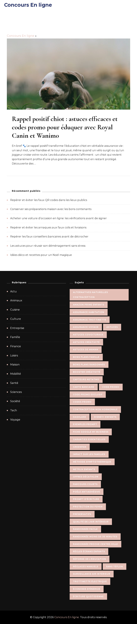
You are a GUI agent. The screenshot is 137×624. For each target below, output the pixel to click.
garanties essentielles (89, 439)
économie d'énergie (86, 589)
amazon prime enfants (88, 304)
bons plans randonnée (89, 364)
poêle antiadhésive (86, 491)
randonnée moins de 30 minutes (95, 536)
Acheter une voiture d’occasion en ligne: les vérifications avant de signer (58, 218)
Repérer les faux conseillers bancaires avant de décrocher (49, 236)
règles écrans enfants (89, 551)
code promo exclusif (87, 394)
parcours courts (85, 484)
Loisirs (14, 355)
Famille (15, 337)
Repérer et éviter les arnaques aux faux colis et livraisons (48, 227)
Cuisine (15, 309)
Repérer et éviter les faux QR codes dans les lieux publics (48, 200)
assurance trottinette (89, 319)
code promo (110, 387)
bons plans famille (86, 357)
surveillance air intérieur (91, 574)
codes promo (82, 402)
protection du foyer (88, 506)
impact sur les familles (89, 454)
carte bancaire (83, 387)
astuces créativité (86, 342)
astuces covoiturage (88, 334)
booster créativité (86, 372)
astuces (112, 327)
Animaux (16, 300)
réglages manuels (85, 566)
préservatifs (82, 514)
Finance (15, 346)
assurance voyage (86, 327)
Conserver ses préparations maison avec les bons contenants (50, 209)
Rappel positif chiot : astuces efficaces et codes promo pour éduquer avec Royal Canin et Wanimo (65, 127)
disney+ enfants (105, 417)
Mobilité (15, 373)
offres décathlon (85, 476)
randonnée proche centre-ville (95, 544)
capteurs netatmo (86, 379)
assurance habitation (88, 312)
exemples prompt (85, 424)
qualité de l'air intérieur (91, 521)
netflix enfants (84, 469)
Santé (14, 383)
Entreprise (17, 328)
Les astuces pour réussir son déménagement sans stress (47, 245)
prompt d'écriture (86, 499)
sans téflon (114, 566)
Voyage (15, 419)
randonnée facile (85, 529)
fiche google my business (90, 432)
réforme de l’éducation (89, 559)
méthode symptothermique (92, 462)
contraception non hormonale (95, 409)
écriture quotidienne (88, 596)
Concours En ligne (28, 5)
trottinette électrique (90, 581)
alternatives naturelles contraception (90, 295)
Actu (13, 291)
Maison (15, 364)
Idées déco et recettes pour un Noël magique (41, 255)
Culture (15, 318)
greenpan (79, 447)
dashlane (79, 417)
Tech (13, 410)
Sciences (16, 392)
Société (15, 401)
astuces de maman (85, 349)
